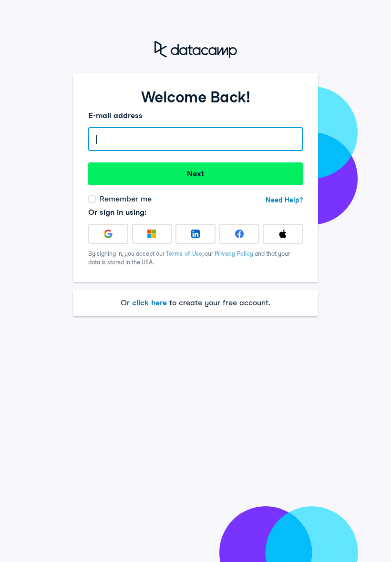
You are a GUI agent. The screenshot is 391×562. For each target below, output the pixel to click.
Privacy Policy (234, 253)
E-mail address (115, 115)
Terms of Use (184, 253)
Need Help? (284, 200)
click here (149, 302)
